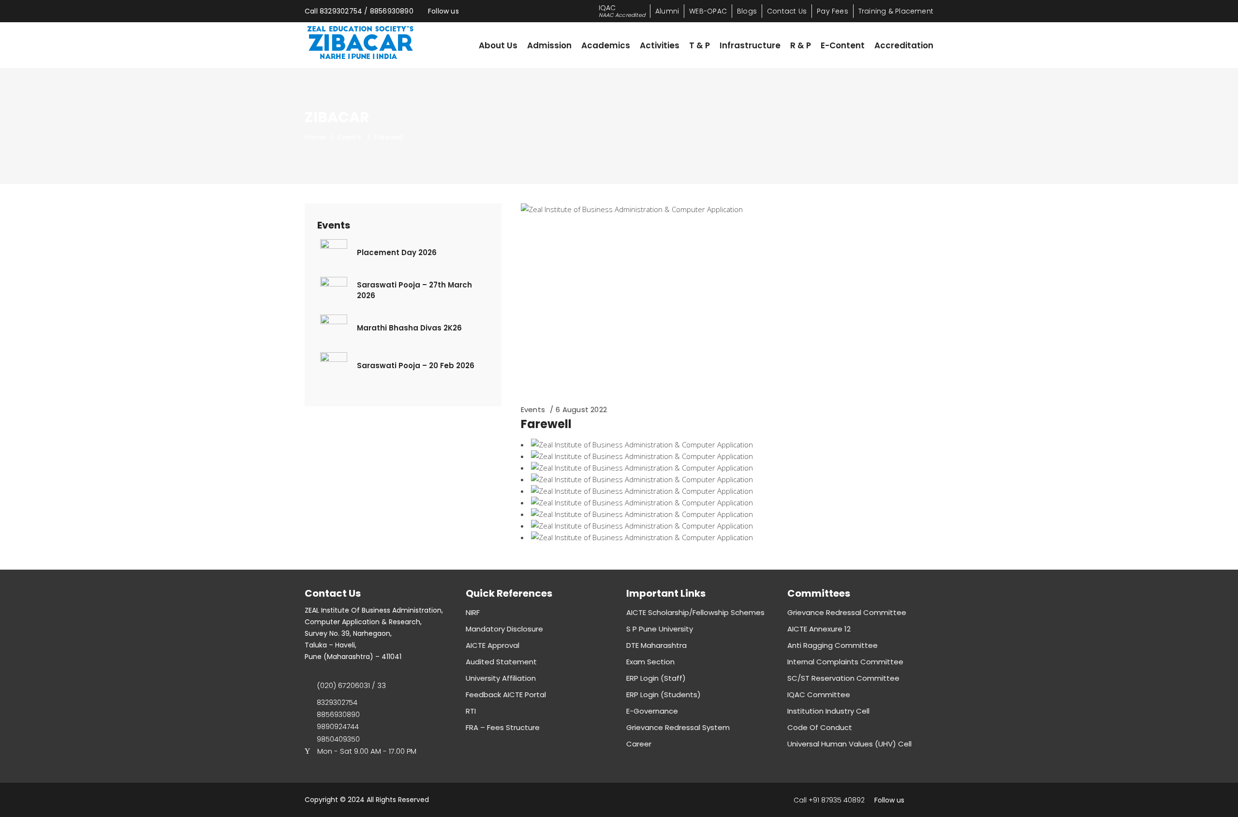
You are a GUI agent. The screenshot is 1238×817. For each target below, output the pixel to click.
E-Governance (652, 711)
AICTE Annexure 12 (819, 629)
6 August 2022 (581, 409)
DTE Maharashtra (656, 645)
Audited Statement (501, 662)
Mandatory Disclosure (504, 629)
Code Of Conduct (819, 727)
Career (638, 744)
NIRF (473, 612)
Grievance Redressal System (678, 727)
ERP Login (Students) (663, 694)
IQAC (622, 11)
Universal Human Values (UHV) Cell (849, 744)
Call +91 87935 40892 (829, 800)
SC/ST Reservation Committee (843, 678)
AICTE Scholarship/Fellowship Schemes (695, 612)
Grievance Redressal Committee (846, 612)
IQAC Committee (818, 694)
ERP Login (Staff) (656, 678)
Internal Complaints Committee (845, 662)
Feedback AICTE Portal (506, 694)
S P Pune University (659, 629)
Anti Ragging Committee (832, 645)
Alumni (667, 11)
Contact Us (787, 11)
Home (315, 137)
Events (349, 137)
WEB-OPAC (708, 11)
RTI (471, 711)
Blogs (747, 11)
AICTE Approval (492, 645)
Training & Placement (895, 11)
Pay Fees (832, 11)
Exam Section (650, 662)
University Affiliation (501, 678)
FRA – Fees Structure (503, 727)
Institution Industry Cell (828, 711)
